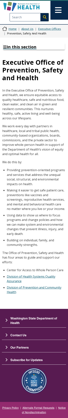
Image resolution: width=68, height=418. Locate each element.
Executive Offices (49, 29)
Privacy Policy (10, 407)
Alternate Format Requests (38, 407)
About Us (27, 29)
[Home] (27, 6)
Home (12, 29)
